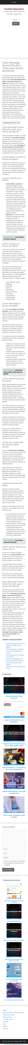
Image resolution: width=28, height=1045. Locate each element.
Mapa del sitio (7, 1017)
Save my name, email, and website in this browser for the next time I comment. (14, 863)
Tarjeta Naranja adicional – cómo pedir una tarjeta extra (14, 792)
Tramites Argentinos (14, 8)
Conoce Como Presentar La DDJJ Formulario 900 (14, 980)
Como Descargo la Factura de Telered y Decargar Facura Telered (15, 662)
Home (5, 1010)
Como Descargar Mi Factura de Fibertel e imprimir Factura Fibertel (15, 645)
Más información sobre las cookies (13, 1012)
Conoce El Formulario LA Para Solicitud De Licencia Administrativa (14, 768)
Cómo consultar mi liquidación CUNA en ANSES (14, 816)
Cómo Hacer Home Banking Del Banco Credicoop (14, 901)
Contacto (5, 1028)
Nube (4, 1024)
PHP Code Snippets (8, 1044)
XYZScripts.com (20, 1044)
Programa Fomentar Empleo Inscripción (14, 697)
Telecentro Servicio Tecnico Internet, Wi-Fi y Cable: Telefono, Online (14, 745)
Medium (5, 1026)
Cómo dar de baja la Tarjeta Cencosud (14, 1000)
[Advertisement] (14, 44)
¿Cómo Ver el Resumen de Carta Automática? (14, 721)
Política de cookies (8, 1015)
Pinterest (5, 1021)
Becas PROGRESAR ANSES (14, 921)
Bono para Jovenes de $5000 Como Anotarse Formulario (14, 960)
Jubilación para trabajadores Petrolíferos (14, 940)
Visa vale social (7, 1019)
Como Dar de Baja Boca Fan (14, 659)
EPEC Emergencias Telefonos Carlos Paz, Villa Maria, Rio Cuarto (15, 651)
